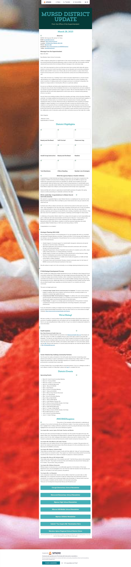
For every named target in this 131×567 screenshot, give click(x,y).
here (68, 367)
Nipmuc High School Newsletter (65, 502)
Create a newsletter (51, 563)
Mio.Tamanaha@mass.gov (48, 345)
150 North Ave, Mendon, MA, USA (54, 43)
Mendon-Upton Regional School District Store (65, 531)
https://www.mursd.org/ (51, 41)
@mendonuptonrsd (50, 48)
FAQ (46, 343)
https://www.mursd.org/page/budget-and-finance (57, 311)
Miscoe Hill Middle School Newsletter (65, 509)
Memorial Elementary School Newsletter (65, 495)
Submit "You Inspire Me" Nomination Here (65, 524)
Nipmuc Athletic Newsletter (66, 517)
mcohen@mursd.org (49, 39)
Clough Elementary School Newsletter (65, 488)
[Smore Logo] (47, 2)
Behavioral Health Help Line (74, 335)
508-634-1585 (48, 45)
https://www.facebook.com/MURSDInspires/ (57, 46)
